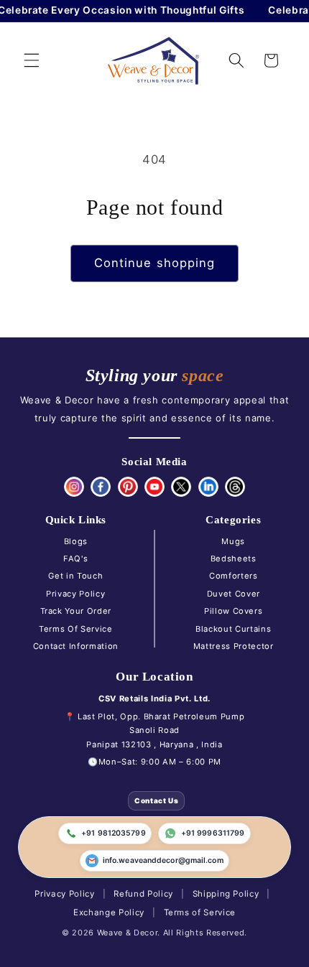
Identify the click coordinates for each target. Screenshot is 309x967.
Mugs (233, 541)
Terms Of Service (76, 629)
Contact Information (76, 646)
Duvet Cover (233, 594)
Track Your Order (76, 611)
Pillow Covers (233, 611)
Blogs (76, 541)
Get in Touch (75, 576)
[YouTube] (154, 487)
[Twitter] (181, 487)
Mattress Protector (233, 646)
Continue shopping (155, 263)
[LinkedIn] (208, 487)
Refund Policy (143, 894)
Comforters (233, 576)
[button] (31, 60)
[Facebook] (101, 487)
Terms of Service (200, 912)
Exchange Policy (108, 912)
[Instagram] (74, 487)
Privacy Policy (75, 594)
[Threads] (235, 487)
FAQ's (75, 558)
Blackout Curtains (233, 629)
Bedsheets (234, 558)
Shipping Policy (226, 894)
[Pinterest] (128, 487)
